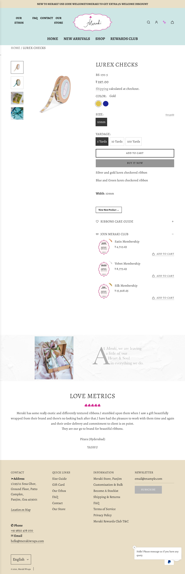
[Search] (148, 22)
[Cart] (172, 22)
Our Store (58, 20)
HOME (15, 48)
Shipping (102, 89)
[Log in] (156, 22)
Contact (46, 18)
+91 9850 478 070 (22, 530)
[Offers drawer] (164, 22)
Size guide (169, 114)
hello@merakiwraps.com (27, 541)
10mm (101, 122)
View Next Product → (108, 209)
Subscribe (148, 489)
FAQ (35, 18)
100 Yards (133, 141)
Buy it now (135, 163)
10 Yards (116, 141)
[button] (29, 93)
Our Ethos (19, 20)
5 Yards (102, 141)
